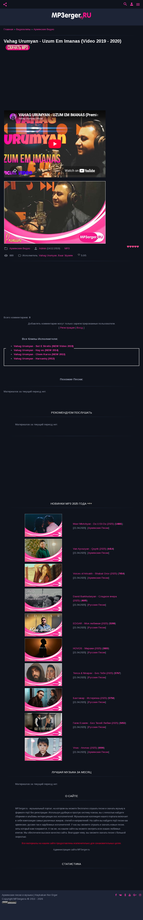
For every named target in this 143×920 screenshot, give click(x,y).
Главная (8, 29)
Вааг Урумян (65, 255)
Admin (42, 248)
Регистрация (67, 327)
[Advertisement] (71, 82)
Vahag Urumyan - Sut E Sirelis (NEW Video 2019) (44, 346)
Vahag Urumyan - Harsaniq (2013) (34, 358)
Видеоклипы (23, 29)
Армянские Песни (98, 528)
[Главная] (71, 17)
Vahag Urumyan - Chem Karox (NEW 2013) (39, 354)
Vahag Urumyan (48, 255)
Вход (80, 327)
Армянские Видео (44, 29)
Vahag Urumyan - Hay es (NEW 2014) (36, 350)
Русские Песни (96, 604)
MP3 (67, 248)
